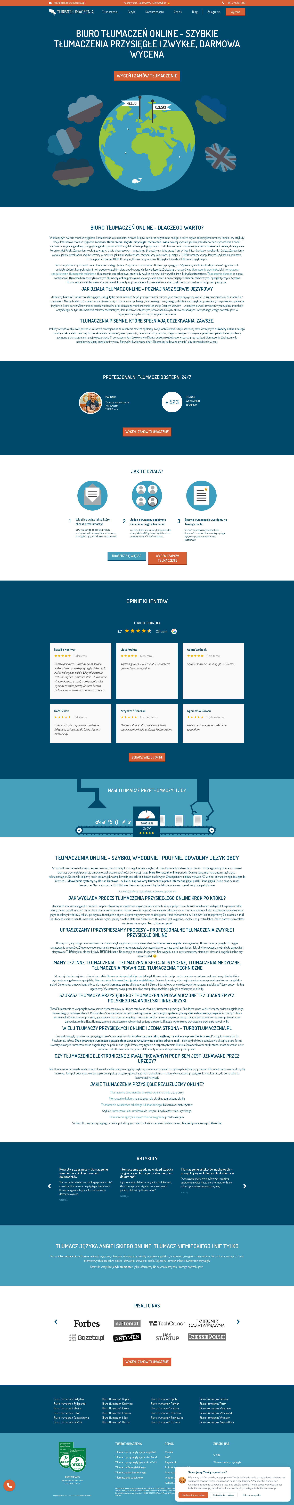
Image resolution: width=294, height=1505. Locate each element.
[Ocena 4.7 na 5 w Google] (138, 631)
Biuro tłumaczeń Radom (165, 1408)
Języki (131, 12)
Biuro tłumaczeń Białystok (69, 1399)
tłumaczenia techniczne (82, 273)
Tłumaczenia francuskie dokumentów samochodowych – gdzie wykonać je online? (207, 1173)
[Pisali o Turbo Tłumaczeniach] (147, 1330)
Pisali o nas (147, 1306)
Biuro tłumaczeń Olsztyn (116, 1422)
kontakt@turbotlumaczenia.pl (69, 2)
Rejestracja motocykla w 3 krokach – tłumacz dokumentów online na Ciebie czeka (146, 1173)
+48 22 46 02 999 (235, 2)
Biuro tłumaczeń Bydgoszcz (69, 1403)
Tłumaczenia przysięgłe (227, 1462)
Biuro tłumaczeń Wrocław (215, 1417)
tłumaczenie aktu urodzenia (128, 1111)
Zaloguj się (214, 12)
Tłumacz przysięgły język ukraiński (136, 1462)
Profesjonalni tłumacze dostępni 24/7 (147, 377)
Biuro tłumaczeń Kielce (115, 1408)
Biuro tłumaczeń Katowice (117, 1403)
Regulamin (171, 1462)
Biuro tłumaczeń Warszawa (215, 1408)
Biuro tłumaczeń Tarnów (214, 1399)
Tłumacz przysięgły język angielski (135, 1452)
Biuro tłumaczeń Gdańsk (68, 1422)
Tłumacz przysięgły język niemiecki (136, 1457)
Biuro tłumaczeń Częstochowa (71, 1417)
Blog (195, 12)
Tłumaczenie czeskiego (129, 1477)
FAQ (167, 1457)
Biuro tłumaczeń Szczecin (166, 1422)
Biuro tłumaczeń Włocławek (216, 1413)
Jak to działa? (147, 471)
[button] (9, 1485)
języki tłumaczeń (122, 1267)
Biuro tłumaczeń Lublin (67, 1413)
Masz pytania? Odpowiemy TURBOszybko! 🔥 (147, 2)
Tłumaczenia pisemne (219, 273)
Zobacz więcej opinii (147, 757)
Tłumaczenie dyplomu (121, 1098)
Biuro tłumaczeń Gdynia (115, 1399)
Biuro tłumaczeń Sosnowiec (167, 1417)
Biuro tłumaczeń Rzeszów (166, 1413)
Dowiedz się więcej (126, 556)
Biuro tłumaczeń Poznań (165, 1403)
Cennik (178, 12)
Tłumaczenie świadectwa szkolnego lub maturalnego (131, 1105)
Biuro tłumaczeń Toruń (213, 1403)
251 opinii (161, 631)
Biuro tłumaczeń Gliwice (67, 1408)
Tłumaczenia (110, 12)
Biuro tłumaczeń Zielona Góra (217, 1422)
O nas (216, 1454)
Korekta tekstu (154, 12)
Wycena (235, 12)
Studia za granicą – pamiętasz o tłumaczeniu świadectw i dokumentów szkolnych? (85, 1173)
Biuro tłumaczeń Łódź (115, 1417)
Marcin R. (110, 397)
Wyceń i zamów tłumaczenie (147, 75)
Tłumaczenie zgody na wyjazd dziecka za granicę (137, 1117)
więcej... (63, 1199)
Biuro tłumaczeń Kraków (116, 1413)
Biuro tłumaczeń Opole (164, 1399)
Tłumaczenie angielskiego (130, 1467)
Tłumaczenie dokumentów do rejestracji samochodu (140, 1092)
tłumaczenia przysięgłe (205, 269)
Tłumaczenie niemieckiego (130, 1472)
